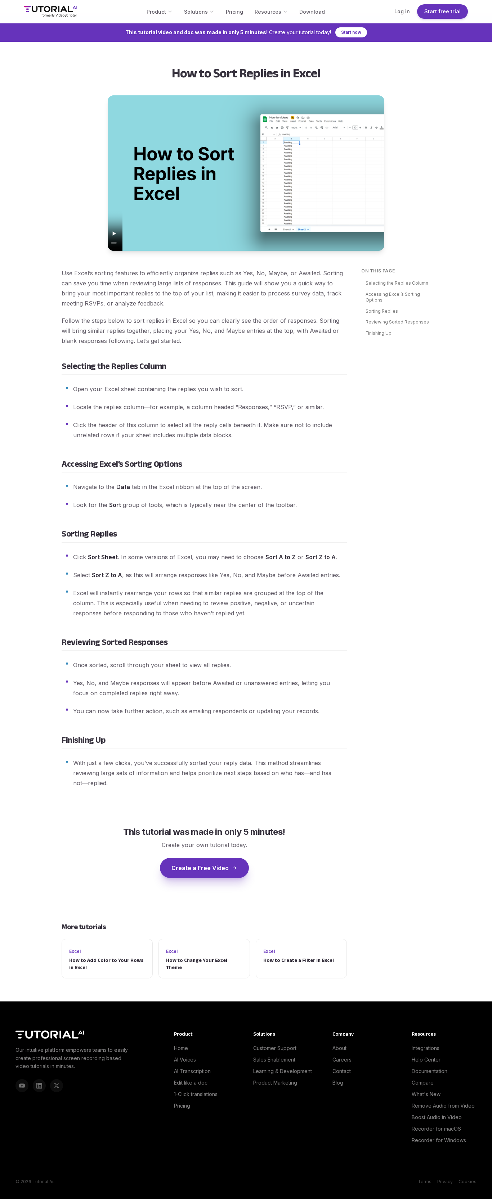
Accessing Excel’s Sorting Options (393, 297)
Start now (351, 32)
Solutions (196, 12)
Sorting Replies (382, 311)
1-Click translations (196, 1094)
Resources (268, 12)
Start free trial (442, 11)
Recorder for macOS (436, 1129)
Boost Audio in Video (437, 1117)
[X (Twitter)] (56, 1085)
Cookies (468, 1181)
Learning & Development (282, 1071)
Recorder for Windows (439, 1140)
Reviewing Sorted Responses (397, 322)
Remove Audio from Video (443, 1106)
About (339, 1048)
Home (181, 1048)
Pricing (234, 12)
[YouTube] (21, 1085)
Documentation (429, 1071)
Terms (424, 1181)
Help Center (426, 1060)
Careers (342, 1060)
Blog (337, 1083)
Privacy (445, 1181)
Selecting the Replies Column (397, 283)
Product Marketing (275, 1083)
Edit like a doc (190, 1083)
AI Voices (185, 1060)
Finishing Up (379, 333)
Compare (423, 1083)
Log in (402, 11)
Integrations (425, 1048)
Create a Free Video (200, 868)
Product (156, 12)
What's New (426, 1094)
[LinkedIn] (39, 1085)
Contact (341, 1071)
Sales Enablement (274, 1060)
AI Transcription (192, 1071)
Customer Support (274, 1048)
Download (312, 12)
